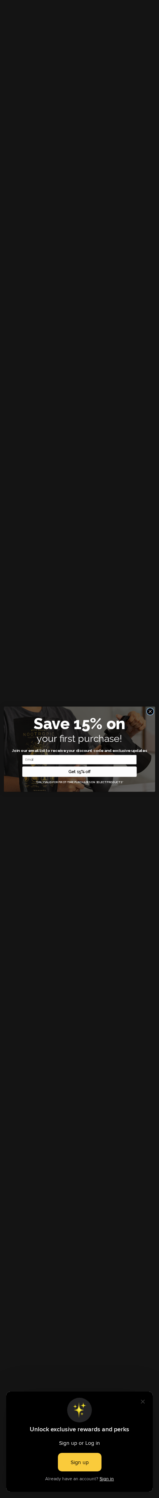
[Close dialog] (150, 711)
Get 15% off (79, 771)
